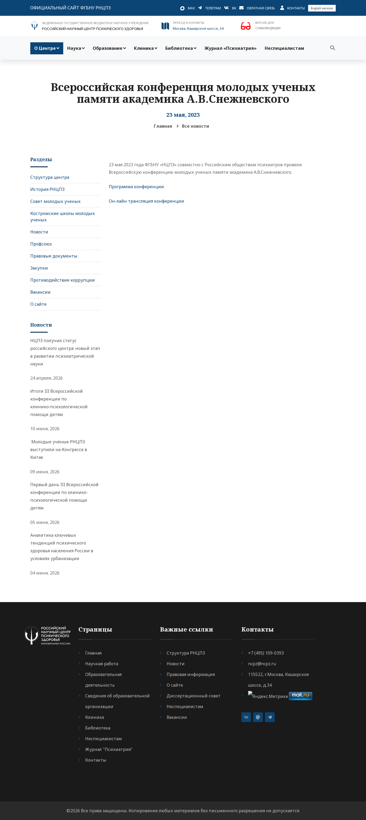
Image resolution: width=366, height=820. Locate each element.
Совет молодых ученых (55, 201)
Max (191, 8)
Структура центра (49, 177)
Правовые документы (53, 256)
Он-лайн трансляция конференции (146, 201)
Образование (107, 48)
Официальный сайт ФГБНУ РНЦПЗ (70, 8)
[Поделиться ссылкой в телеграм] (270, 717)
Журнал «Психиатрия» (230, 48)
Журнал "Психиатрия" (109, 749)
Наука (74, 48)
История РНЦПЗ (47, 189)
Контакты (296, 8)
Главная (163, 126)
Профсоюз (41, 244)
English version (322, 8)
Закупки (39, 268)
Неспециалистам (284, 48)
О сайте (38, 304)
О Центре (45, 48)
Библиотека (179, 48)
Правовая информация (191, 674)
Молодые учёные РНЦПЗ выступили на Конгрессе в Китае (58, 449)
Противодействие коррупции (62, 280)
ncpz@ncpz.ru (262, 664)
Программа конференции (136, 187)
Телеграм (213, 8)
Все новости (195, 126)
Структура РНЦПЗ (186, 653)
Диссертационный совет (194, 696)
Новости (39, 232)
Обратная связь (261, 8)
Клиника (144, 48)
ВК (234, 8)
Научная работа (101, 664)
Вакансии (40, 292)
